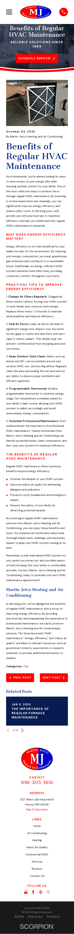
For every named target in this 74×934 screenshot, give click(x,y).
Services (37, 861)
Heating (37, 840)
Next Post (52, 677)
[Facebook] (33, 892)
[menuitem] (19, 916)
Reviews (37, 869)
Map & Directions (37, 809)
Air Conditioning (37, 833)
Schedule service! (34, 58)
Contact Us (37, 876)
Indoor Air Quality (37, 847)
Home (37, 826)
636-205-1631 (37, 782)
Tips (26, 666)
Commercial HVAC (37, 854)
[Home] (36, 12)
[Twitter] (48, 892)
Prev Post (22, 677)
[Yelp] (41, 892)
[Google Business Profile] (26, 892)
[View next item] (22, 730)
